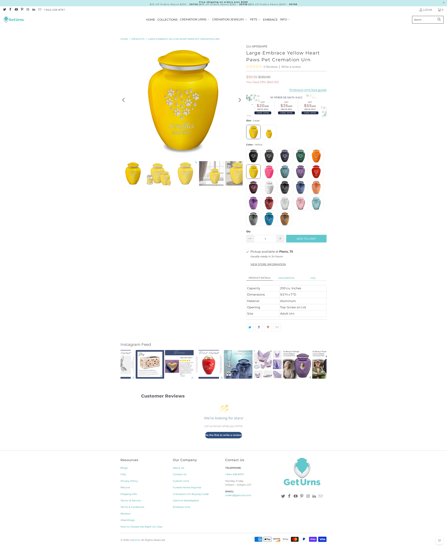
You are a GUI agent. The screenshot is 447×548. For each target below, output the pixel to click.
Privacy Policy (129, 481)
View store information (268, 264)
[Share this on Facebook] (259, 327)
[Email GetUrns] (39, 9)
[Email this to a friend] (277, 327)
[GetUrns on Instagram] (28, 9)
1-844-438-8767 (54, 9)
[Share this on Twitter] (250, 327)
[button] (195, 19)
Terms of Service (130, 500)
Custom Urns (181, 481)
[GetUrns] (13, 19)
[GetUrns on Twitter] (4, 9)
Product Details (259, 277)
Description (286, 278)
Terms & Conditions (132, 507)
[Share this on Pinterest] (268, 327)
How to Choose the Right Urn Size (141, 526)
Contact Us (179, 474)
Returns (125, 487)
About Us (178, 467)
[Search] (439, 20)
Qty (248, 231)
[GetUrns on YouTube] (16, 9)
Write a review (291, 66)
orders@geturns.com (238, 495)
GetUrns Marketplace (186, 500)
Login (427, 9)
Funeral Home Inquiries (187, 487)
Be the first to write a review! (223, 435)
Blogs (124, 467)
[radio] (253, 132)
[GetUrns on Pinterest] (22, 9)
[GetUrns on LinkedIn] (33, 9)
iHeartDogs (127, 520)
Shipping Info (128, 494)
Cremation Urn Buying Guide (191, 494)
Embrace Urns (181, 507)
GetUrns (135, 540)
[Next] (239, 100)
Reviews (125, 513)
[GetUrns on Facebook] (10, 9)
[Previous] (123, 100)
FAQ (313, 278)
